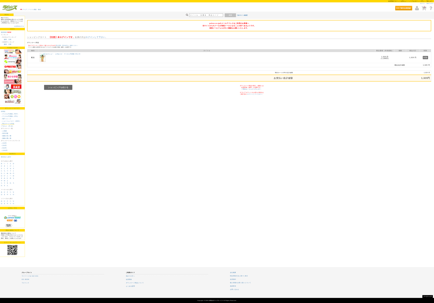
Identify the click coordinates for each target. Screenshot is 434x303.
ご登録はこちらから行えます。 (251, 89)
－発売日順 (4, 133)
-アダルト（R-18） (7, 126)
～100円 (4, 143)
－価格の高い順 (6, 138)
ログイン (422, 3)
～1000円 (4, 150)
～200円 (4, 145)
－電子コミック (6, 119)
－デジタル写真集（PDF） (10, 114)
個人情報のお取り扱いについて (240, 282)
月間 (9, 39)
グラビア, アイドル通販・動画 (31, 9)
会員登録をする (19, 26)
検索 (230, 15)
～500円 (4, 148)
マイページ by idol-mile (30, 276)
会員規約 (233, 279)
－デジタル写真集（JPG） (10, 116)
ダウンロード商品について (135, 283)
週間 (5, 39)
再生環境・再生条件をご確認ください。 (67, 45)
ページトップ (427, 296)
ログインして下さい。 (96, 37)
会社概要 (233, 272)
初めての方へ (430, 3)
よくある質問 (130, 286)
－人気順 (4, 131)
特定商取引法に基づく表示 (239, 276)
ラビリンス (25, 283)
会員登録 (129, 279)
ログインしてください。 (255, 94)
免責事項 (233, 286)
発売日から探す (6, 157)
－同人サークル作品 (7, 123)
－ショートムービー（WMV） (11, 121)
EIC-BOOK (25, 279)
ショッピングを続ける (58, 87)
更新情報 (4, 32)
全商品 (3, 111)
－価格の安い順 (6, 136)
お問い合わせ (234, 289)
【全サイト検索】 (243, 15)
